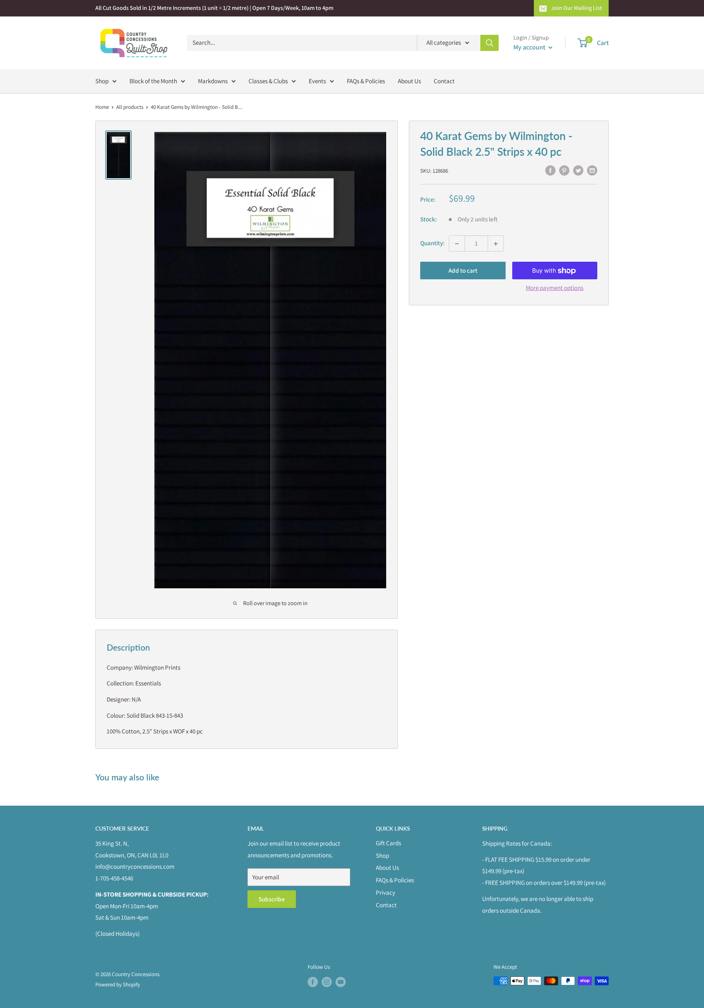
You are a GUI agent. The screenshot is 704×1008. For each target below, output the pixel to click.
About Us (409, 81)
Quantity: (432, 243)
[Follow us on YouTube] (341, 981)
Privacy (385, 893)
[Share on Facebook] (550, 170)
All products (129, 106)
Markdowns (213, 81)
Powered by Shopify (117, 984)
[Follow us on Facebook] (313, 981)
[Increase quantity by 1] (495, 243)
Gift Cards (388, 843)
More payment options (554, 288)
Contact (444, 81)
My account (530, 47)
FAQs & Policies (366, 81)
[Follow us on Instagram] (327, 981)
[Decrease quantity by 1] (457, 243)
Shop (102, 81)
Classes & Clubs (268, 81)
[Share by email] (592, 170)
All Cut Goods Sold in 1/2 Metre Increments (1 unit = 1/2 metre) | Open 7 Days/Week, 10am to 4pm (214, 8)
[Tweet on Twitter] (578, 170)
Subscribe (271, 899)
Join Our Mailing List (576, 8)
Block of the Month (153, 81)
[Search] (489, 43)
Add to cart (462, 271)
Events (317, 81)
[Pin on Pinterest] (564, 170)
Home (102, 106)
